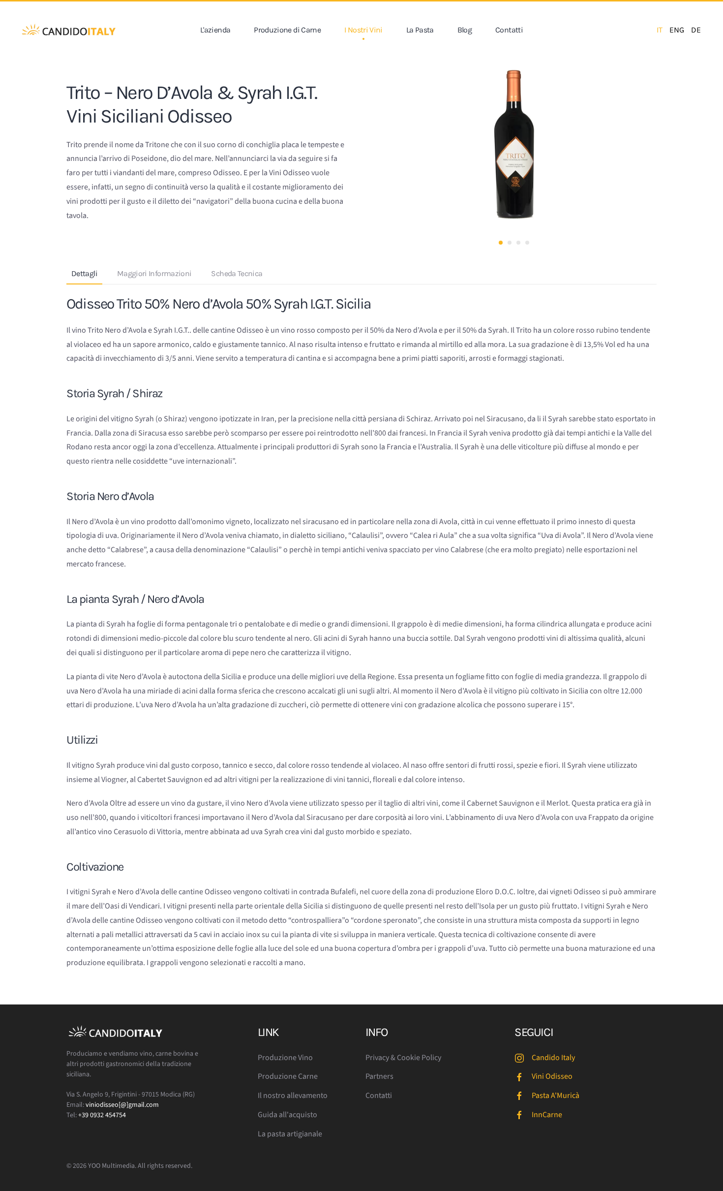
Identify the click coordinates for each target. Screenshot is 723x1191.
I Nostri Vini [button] (363, 29)
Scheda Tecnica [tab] (236, 273)
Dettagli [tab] (84, 273)
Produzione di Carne (287, 29)
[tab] (501, 243)
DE (696, 29)
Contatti (509, 29)
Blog (464, 29)
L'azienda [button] (215, 29)
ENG (676, 29)
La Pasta (420, 29)
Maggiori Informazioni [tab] (154, 273)
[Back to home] (69, 30)
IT (660, 29)
